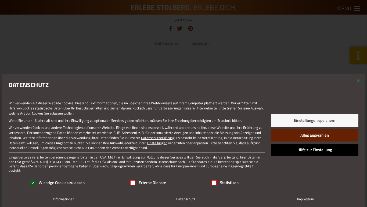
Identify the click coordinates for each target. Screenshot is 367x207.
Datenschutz (185, 199)
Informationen (63, 199)
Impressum (305, 199)
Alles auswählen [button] (314, 135)
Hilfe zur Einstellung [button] (314, 150)
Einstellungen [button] (157, 143)
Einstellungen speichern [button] (314, 120)
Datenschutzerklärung (158, 137)
